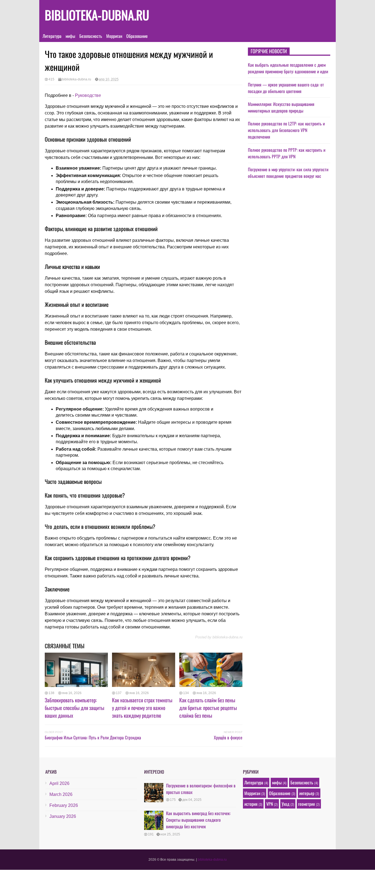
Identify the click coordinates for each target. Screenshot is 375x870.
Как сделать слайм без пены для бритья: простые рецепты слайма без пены (208, 707)
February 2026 (63, 805)
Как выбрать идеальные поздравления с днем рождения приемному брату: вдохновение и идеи (288, 68)
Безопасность (90, 36)
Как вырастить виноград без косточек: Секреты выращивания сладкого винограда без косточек (198, 820)
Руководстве (88, 95)
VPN (269, 804)
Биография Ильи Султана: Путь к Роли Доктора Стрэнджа (93, 737)
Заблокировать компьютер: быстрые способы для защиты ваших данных (74, 707)
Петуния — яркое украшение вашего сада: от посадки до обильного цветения (286, 87)
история (251, 804)
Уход (285, 804)
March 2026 (60, 794)
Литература (52, 36)
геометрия (306, 804)
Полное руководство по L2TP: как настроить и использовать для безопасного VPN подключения (286, 130)
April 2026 (59, 783)
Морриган (114, 36)
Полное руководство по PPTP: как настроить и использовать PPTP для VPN (286, 153)
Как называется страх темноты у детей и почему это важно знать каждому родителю (142, 707)
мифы (70, 36)
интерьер (306, 793)
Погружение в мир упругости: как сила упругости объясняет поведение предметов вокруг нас (288, 172)
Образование (137, 36)
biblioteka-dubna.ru (97, 14)
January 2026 (62, 816)
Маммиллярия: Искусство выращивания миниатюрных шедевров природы (281, 107)
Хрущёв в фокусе (228, 737)
